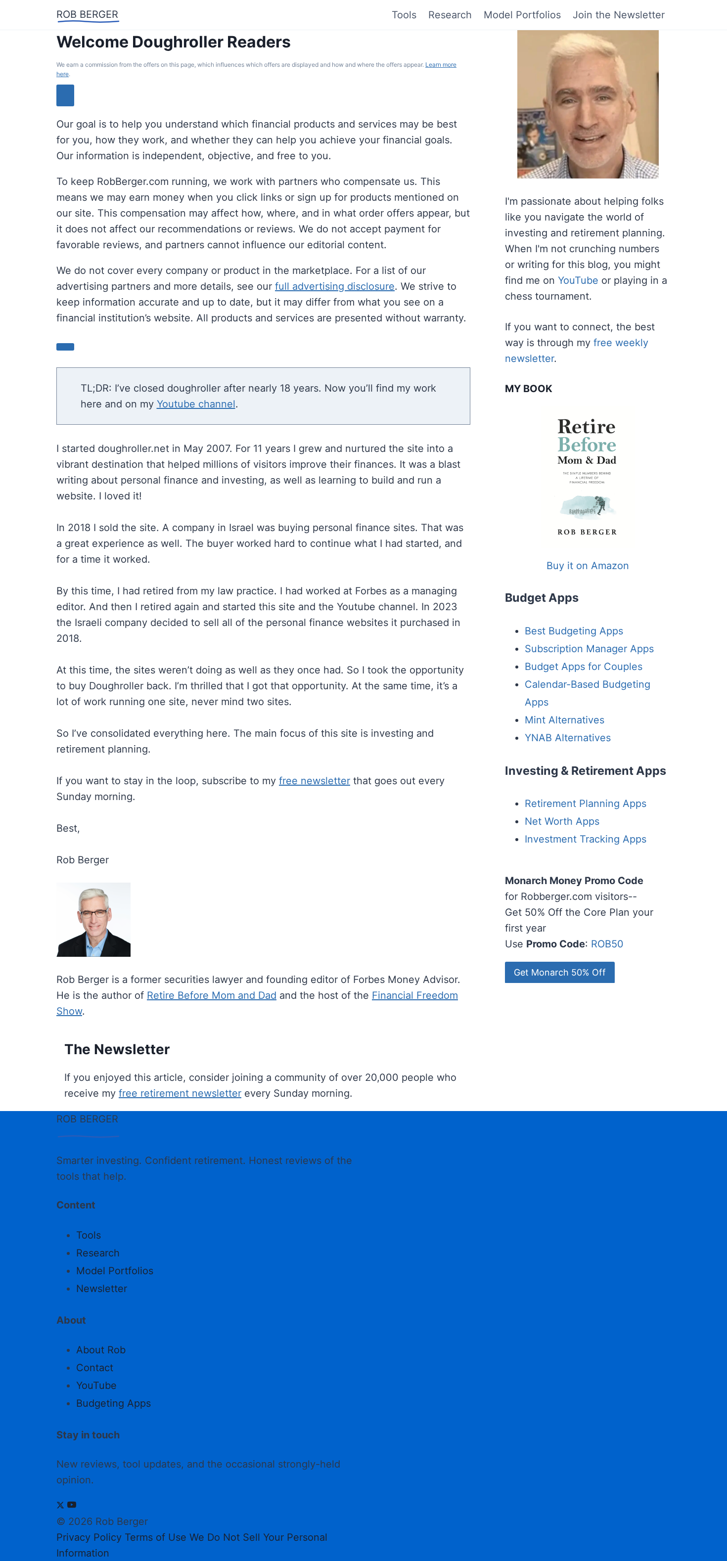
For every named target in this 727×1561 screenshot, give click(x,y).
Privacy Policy (89, 1537)
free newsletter (314, 781)
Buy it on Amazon (587, 566)
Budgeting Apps (113, 1403)
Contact (94, 1368)
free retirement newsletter (180, 1093)
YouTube (578, 280)
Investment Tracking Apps (585, 839)
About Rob (101, 1350)
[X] (60, 1506)
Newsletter (101, 1288)
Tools (404, 15)
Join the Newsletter (619, 15)
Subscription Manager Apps (589, 649)
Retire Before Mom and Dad (211, 995)
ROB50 (607, 944)
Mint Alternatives (564, 720)
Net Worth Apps (562, 821)
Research (450, 15)
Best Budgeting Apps (574, 631)
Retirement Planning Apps (585, 803)
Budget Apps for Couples (583, 666)
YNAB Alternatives (568, 738)
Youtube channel (196, 404)
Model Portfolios (522, 15)
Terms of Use (155, 1537)
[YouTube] (71, 1506)
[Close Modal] (65, 95)
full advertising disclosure (335, 286)
